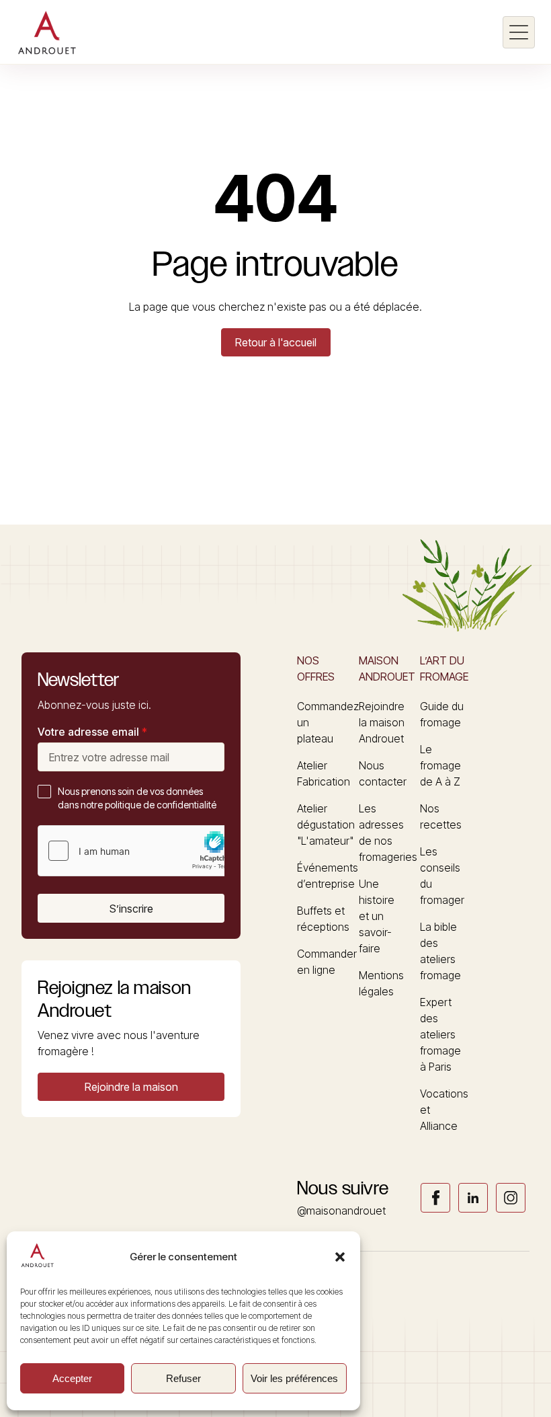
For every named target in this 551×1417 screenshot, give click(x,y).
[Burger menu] (519, 32)
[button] (340, 1257)
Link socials (435, 1198)
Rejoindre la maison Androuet (382, 722)
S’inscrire (131, 908)
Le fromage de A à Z (440, 765)
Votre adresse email (92, 731)
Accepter (72, 1378)
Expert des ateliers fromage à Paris (440, 1034)
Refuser (183, 1378)
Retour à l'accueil (275, 342)
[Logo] (46, 32)
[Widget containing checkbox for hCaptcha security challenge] (139, 850)
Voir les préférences (294, 1378)
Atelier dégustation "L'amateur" (326, 824)
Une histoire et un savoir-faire (376, 916)
